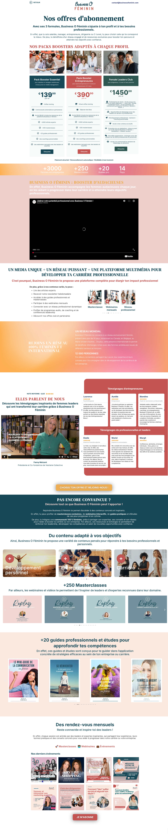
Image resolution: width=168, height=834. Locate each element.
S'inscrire (47, 152)
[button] (86, 300)
